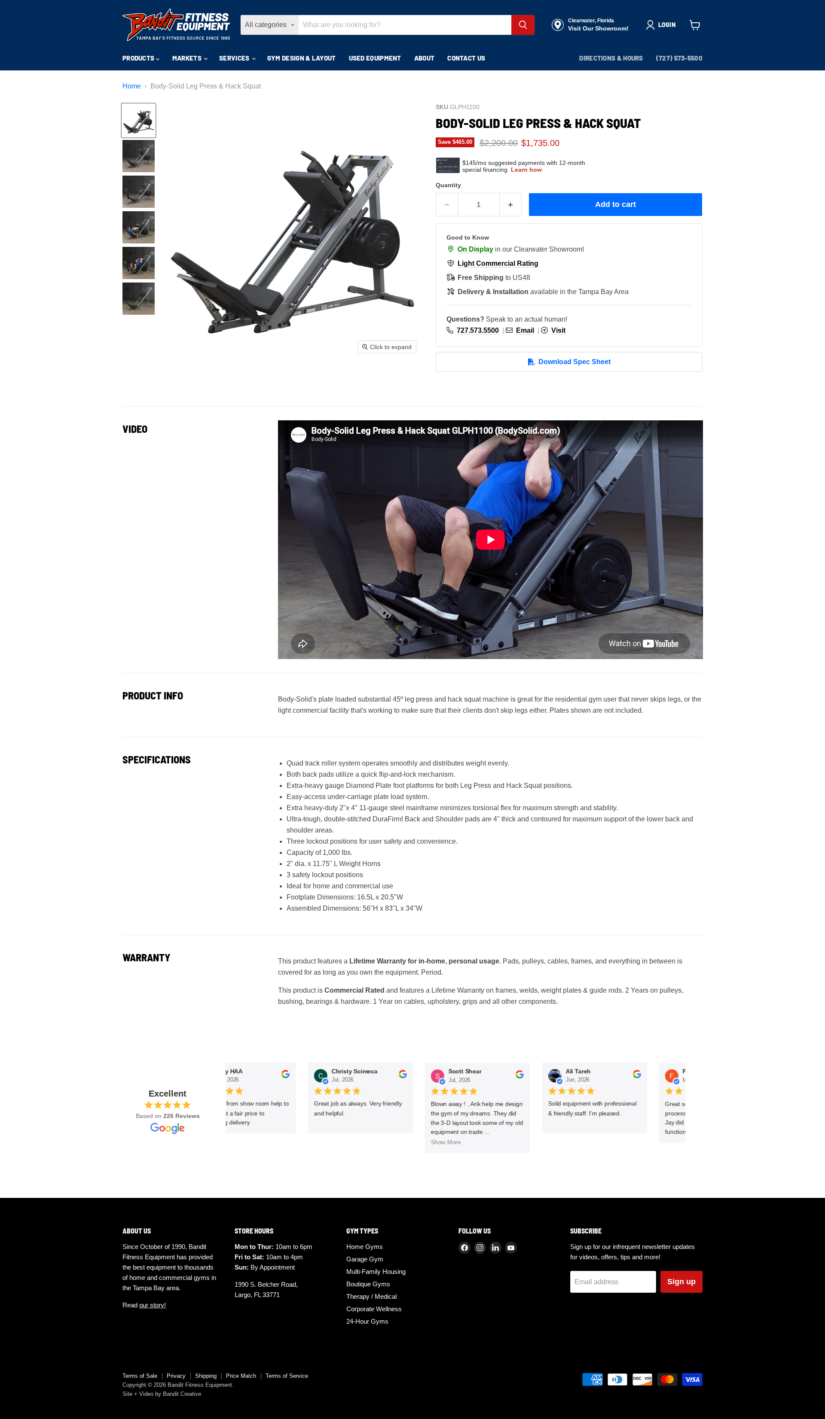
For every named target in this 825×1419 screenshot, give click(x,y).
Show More (438, 1142)
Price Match (241, 1376)
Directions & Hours (611, 58)
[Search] (523, 25)
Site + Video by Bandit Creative (161, 1394)
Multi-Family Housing (376, 1271)
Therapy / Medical (371, 1296)
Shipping (206, 1376)
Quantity (448, 185)
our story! (152, 1305)
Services (235, 58)
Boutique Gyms (368, 1284)
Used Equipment (375, 58)
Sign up (681, 1281)
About (424, 58)
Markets (187, 58)
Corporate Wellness (374, 1309)
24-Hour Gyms (367, 1321)
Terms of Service (287, 1376)
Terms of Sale (139, 1376)
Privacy (176, 1376)
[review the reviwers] (277, 1076)
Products (139, 58)
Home (131, 86)
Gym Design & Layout (301, 58)
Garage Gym (364, 1259)
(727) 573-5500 (679, 58)
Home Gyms (364, 1246)
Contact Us (466, 58)
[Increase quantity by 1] (511, 204)
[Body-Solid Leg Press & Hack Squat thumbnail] (139, 120)
